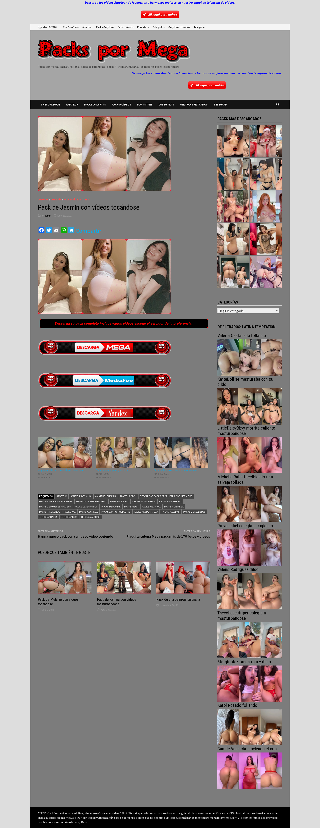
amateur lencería (105, 496)
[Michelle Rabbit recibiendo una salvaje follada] (249, 504)
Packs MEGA (131, 506)
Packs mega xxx (151, 506)
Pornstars (143, 27)
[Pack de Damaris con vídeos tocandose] (181, 452)
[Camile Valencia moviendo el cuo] (249, 770)
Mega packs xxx (119, 501)
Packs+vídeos (126, 27)
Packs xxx (70, 511)
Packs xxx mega (88, 511)
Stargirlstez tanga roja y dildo (244, 661)
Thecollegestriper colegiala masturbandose (241, 615)
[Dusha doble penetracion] (266, 272)
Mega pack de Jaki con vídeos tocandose (61, 470)
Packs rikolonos (49, 511)
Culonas (43, 199)
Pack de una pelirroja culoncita (178, 599)
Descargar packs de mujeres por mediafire (166, 496)
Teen (86, 199)
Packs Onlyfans (105, 27)
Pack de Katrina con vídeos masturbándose (116, 601)
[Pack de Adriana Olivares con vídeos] (266, 174)
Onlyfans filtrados (179, 27)
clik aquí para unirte (162, 14)
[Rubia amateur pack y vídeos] (123, 452)
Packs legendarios (86, 506)
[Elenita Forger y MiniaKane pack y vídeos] (233, 272)
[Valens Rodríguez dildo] (249, 591)
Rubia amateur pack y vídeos (112, 470)
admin (47, 215)
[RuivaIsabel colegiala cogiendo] (249, 547)
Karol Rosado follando (237, 705)
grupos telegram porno (91, 501)
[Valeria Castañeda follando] (249, 357)
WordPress (72, 822)
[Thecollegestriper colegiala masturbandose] (249, 640)
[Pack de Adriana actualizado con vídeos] (233, 141)
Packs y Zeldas (171, 511)
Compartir (88, 231)
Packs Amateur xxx (170, 501)
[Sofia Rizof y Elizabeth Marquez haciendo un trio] (233, 206)
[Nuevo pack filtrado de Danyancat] (266, 141)
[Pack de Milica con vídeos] (233, 239)
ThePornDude (71, 27)
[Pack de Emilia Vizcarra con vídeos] (266, 206)
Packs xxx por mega (146, 511)
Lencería (56, 199)
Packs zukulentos (194, 511)
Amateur (87, 27)
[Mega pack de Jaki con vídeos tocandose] (65, 452)
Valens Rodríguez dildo (238, 569)
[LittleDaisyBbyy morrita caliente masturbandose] (249, 455)
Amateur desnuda (81, 496)
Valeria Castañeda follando (241, 335)
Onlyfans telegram (144, 501)
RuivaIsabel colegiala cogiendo (245, 525)
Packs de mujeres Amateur (55, 506)
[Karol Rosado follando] (249, 727)
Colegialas (158, 27)
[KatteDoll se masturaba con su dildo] (249, 406)
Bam (84, 822)
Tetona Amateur (90, 517)
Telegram (199, 27)
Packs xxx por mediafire (115, 511)
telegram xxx (69, 517)
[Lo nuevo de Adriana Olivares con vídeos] (233, 174)
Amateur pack (128, 496)
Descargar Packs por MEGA (56, 501)
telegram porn (48, 517)
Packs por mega (174, 506)
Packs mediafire (111, 506)
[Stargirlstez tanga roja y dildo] (249, 683)
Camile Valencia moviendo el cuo (247, 748)
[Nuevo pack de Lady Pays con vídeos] (266, 239)
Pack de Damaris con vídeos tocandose (175, 470)
